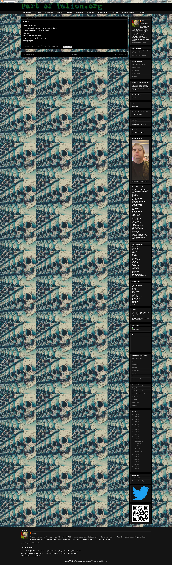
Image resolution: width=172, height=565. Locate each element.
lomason (134, 76)
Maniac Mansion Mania (138, 391)
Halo (133, 361)
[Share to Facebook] (69, 47)
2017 (135, 436)
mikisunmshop (136, 73)
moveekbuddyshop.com (138, 64)
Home (74, 54)
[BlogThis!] (66, 47)
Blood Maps (135, 402)
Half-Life (134, 373)
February (138, 451)
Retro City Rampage (137, 385)
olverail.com (135, 70)
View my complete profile (139, 42)
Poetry (26, 21)
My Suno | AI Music (128, 12)
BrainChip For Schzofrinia (139, 55)
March (137, 448)
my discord (79, 12)
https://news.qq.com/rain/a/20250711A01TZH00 (140, 51)
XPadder (134, 399)
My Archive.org (102, 12)
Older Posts (120, 54)
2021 (135, 426)
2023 (135, 422)
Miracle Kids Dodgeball (138, 394)
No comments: (54, 46)
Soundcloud (27, 12)
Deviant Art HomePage (138, 481)
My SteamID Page (137, 478)
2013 (135, 459)
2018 (135, 434)
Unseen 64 (135, 396)
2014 (135, 456)
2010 (135, 466)
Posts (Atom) (80, 61)
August (137, 443)
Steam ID (59, 12)
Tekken (134, 376)
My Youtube (90, 12)
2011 (135, 464)
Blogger (104, 561)
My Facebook (49, 12)
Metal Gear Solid (136, 379)
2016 (135, 439)
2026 (135, 414)
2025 (135, 417)
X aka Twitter (114, 12)
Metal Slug (135, 364)
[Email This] (64, 47)
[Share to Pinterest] (71, 47)
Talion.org (69, 12)
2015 (135, 454)
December (138, 441)
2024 (135, 419)
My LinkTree (141, 12)
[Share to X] (67, 47)
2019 (135, 431)
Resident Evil (135, 370)
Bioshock (134, 367)
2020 (135, 429)
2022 (135, 424)
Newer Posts (28, 54)
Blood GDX (135, 405)
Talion (144, 21)
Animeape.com (136, 67)
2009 (135, 469)
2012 (135, 461)
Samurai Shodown (137, 358)
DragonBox (135, 388)
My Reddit (37, 12)
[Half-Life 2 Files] (137, 328)
